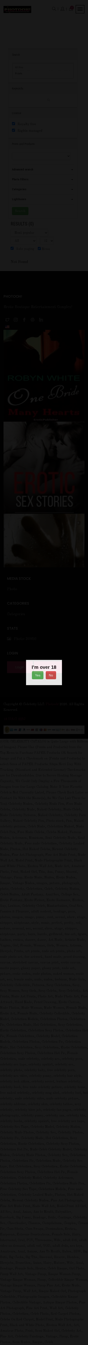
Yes (37, 675)
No (51, 675)
